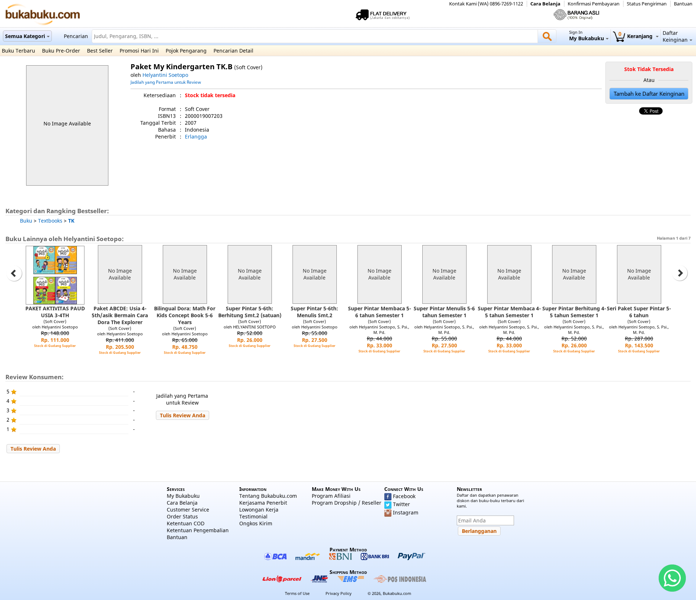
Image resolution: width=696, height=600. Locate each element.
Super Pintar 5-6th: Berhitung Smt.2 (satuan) (249, 312)
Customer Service (188, 509)
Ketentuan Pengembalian (198, 530)
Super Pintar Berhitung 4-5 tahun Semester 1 (574, 312)
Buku (26, 220)
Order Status (182, 516)
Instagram (405, 512)
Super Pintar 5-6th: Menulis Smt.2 (314, 312)
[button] (182, 415)
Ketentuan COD (185, 523)
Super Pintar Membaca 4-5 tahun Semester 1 (509, 312)
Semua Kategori (25, 36)
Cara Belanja (545, 4)
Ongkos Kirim (255, 523)
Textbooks (50, 220)
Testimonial (253, 516)
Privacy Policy (339, 593)
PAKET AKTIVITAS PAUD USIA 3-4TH (55, 312)
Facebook (404, 496)
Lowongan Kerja (258, 509)
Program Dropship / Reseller (346, 502)
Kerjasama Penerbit (263, 502)
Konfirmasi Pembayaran (594, 4)
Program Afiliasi (331, 495)
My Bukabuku (183, 495)
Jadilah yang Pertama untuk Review (165, 82)
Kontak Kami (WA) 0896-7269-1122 (486, 4)
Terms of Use (297, 593)
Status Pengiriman (647, 4)
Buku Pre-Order (61, 50)
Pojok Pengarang (186, 50)
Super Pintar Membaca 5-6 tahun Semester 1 (379, 312)
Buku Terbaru (18, 50)
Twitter (401, 504)
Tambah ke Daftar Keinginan (649, 94)
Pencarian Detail (233, 50)
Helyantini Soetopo (165, 74)
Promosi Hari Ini (139, 50)
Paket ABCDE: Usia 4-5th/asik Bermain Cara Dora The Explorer (120, 315)
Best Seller (100, 50)
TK (71, 220)
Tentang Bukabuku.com (268, 495)
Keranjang (636, 36)
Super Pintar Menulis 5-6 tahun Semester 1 (444, 312)
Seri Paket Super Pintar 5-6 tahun (639, 312)
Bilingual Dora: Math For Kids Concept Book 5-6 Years (184, 315)
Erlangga (196, 136)
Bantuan (683, 4)
